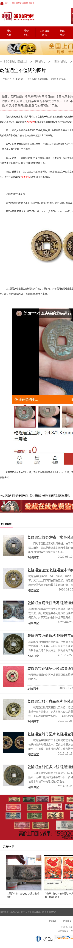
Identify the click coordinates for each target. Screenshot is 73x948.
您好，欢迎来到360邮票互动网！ (21, 3)
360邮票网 (17, 16)
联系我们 (53, 921)
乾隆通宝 (31, 122)
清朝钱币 (60, 61)
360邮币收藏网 (15, 61)
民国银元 (44, 30)
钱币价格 (25, 177)
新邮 (62, 30)
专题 (9, 35)
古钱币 (40, 61)
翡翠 (62, 35)
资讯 (26, 30)
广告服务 (67, 921)
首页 (9, 30)
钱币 (26, 35)
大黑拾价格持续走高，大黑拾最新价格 (23, 895)
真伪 (44, 35)
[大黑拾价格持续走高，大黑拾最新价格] (22, 873)
